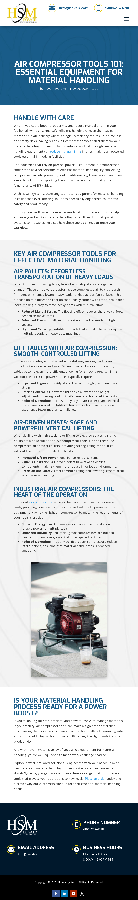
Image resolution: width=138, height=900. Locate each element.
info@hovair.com (74, 8)
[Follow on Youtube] (73, 893)
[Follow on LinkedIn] (64, 893)
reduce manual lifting (65, 151)
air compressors (40, 502)
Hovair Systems (55, 89)
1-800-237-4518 (117, 8)
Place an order (95, 778)
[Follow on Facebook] (56, 893)
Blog (95, 89)
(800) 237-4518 (93, 829)
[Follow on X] (82, 893)
